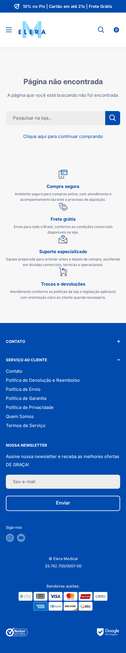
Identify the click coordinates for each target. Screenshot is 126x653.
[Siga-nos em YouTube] (21, 538)
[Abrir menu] (9, 29)
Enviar (63, 503)
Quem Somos (20, 416)
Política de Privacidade (30, 407)
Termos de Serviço (25, 425)
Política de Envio (23, 389)
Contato (14, 371)
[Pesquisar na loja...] (112, 118)
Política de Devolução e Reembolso (43, 380)
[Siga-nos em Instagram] (10, 538)
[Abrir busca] (101, 30)
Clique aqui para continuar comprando (63, 136)
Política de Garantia (26, 398)
